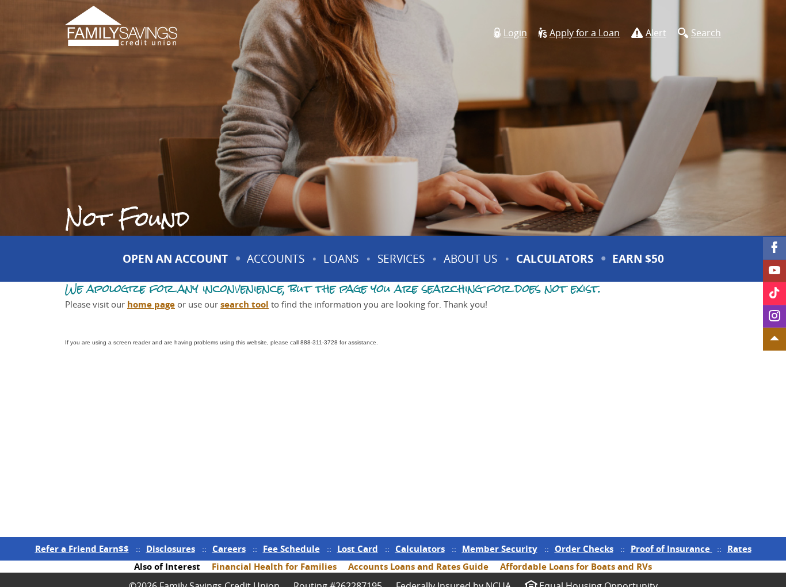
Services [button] (401, 258)
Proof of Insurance (671, 549)
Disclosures (170, 549)
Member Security (499, 549)
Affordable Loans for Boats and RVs (576, 567)
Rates (739, 549)
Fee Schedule (291, 549)
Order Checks (584, 549)
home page (151, 304)
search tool (244, 304)
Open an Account (175, 258)
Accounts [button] (275, 258)
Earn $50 (639, 266)
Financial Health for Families (274, 567)
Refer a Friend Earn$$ (82, 549)
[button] (510, 33)
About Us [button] (470, 258)
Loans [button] (340, 258)
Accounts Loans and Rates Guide (418, 567)
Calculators (554, 258)
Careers (229, 549)
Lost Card (357, 549)
